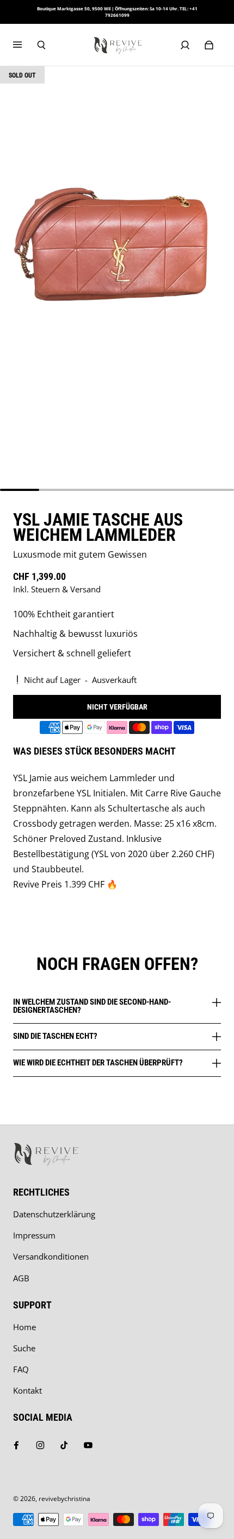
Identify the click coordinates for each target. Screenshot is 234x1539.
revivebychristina (64, 1498)
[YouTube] (88, 1445)
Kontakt (27, 1390)
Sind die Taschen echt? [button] (55, 1036)
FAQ (21, 1369)
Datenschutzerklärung (54, 1214)
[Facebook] (16, 1445)
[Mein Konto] (185, 45)
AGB (21, 1278)
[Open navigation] (25, 45)
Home (24, 1327)
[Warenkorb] (209, 45)
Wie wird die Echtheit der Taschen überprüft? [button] (98, 1063)
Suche (24, 1348)
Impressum (34, 1235)
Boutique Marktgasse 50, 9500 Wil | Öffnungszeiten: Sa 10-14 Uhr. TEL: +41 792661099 (117, 11)
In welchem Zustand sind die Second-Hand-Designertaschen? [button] (92, 1006)
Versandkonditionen (51, 1256)
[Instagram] (40, 1445)
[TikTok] (64, 1445)
